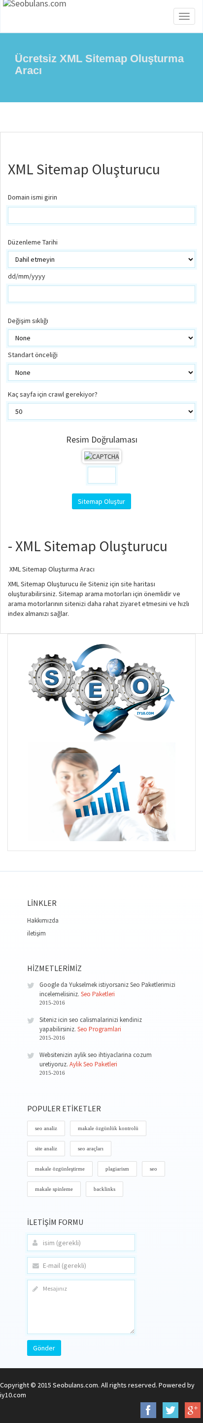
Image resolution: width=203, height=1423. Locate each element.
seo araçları (90, 1148)
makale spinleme (54, 1189)
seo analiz (46, 1128)
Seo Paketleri (98, 994)
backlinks (104, 1189)
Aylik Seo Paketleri (93, 1064)
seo (153, 1169)
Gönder (44, 1347)
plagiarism (117, 1169)
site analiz (46, 1148)
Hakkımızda (43, 920)
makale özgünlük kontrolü (108, 1128)
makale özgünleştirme (60, 1169)
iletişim (36, 933)
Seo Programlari (99, 1029)
